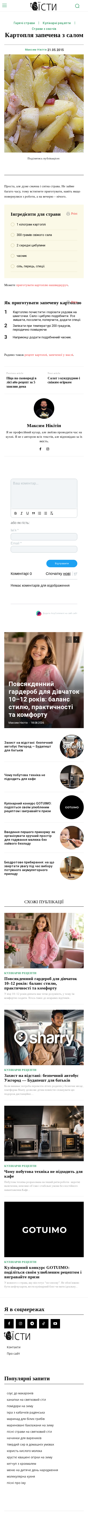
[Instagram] (47, 448)
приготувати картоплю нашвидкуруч (42, 285)
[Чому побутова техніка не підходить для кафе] (72, 777)
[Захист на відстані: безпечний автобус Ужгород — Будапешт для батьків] (72, 746)
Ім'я (15, 530)
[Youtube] (55, 1323)
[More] (77, 167)
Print (74, 213)
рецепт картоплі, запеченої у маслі (49, 354)
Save (69, 167)
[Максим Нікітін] (44, 408)
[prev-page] (69, 639)
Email (16, 543)
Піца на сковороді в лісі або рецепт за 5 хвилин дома (21, 382)
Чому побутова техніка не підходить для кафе (24, 777)
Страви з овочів (44, 29)
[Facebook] (40, 448)
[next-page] (76, 639)
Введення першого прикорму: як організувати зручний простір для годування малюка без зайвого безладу (29, 837)
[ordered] (40, 513)
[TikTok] (43, 1323)
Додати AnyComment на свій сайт (60, 613)
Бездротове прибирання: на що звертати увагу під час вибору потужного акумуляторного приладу (29, 868)
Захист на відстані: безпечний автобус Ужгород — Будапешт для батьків (28, 746)
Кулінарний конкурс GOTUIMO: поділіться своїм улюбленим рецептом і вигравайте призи (28, 807)
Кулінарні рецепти (57, 23)
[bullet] (45, 513)
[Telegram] (32, 1323)
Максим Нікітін (36, 49)
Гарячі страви (24, 23)
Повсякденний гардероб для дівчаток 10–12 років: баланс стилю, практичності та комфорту (44, 699)
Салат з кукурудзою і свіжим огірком (64, 380)
